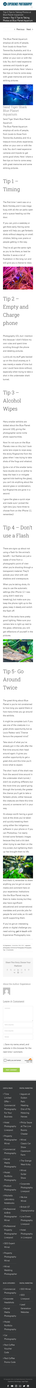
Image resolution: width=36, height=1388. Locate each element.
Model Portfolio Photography (10, 1176)
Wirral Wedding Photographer (10, 1270)
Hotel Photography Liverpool (10, 1126)
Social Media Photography (10, 1163)
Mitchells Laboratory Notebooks (9, 1199)
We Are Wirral (24, 1199)
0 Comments (9, 950)
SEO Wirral (26, 1289)
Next (28, 29)
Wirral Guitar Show (23, 1174)
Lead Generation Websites (26, 1308)
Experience (8, 945)
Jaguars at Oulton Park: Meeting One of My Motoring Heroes (25, 1105)
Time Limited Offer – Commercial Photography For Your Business (10, 1105)
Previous (20, 29)
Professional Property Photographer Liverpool (10, 1232)
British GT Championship (26, 1208)
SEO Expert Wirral (9, 1245)
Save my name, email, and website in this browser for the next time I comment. (17, 1048)
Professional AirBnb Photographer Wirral (10, 1215)
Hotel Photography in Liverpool (26, 1233)
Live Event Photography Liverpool (26, 1220)
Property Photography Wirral (10, 1257)
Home (6, 17)
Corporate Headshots (9, 1300)
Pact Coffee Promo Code (10, 1360)
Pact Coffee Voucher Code (9, 1348)
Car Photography (10, 1337)
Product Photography (10, 1187)
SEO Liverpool (25, 1296)
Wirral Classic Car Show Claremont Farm (26, 1147)
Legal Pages (25, 1381)
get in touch (21, 931)
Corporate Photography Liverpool (26, 1187)
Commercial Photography (17, 948)
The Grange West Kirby (26, 1162)
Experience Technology (14, 1381)
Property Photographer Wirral (10, 1139)
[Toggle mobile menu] (32, 7)
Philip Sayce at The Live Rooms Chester (26, 1128)
